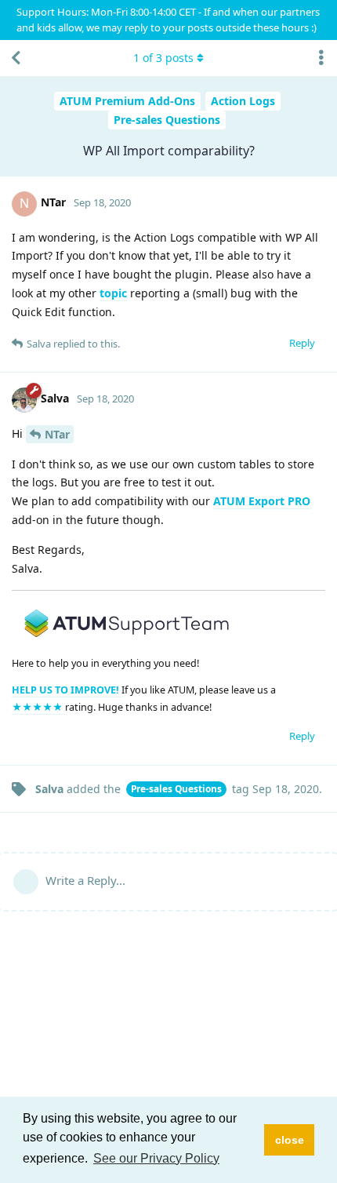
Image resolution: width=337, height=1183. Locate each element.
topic (113, 293)
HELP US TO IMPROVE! (66, 690)
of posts (163, 57)
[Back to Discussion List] (15, 58)
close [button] (289, 1140)
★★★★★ (38, 707)
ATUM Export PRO (261, 500)
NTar (57, 434)
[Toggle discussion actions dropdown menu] (321, 58)
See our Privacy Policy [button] (156, 1158)
